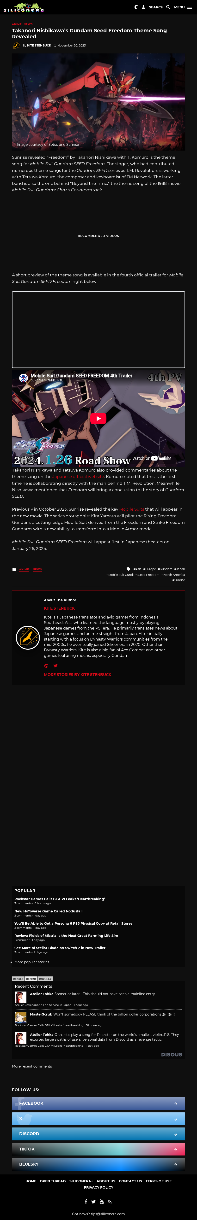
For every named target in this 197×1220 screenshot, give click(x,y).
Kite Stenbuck (39, 45)
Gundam (166, 569)
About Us (106, 1181)
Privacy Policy (98, 1187)
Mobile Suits (131, 509)
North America (174, 575)
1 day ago (92, 1045)
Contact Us (130, 1181)
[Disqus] (98, 745)
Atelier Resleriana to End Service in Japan (43, 1005)
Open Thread (53, 1181)
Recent (31, 979)
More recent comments (32, 1066)
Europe (150, 569)
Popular (45, 979)
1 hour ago (81, 1005)
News (28, 24)
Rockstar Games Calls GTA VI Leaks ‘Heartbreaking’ (59, 899)
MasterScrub (41, 1014)
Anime (17, 24)
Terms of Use (159, 1181)
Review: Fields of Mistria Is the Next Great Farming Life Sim (66, 936)
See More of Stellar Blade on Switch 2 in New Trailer (59, 948)
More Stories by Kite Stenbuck (77, 674)
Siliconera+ (81, 1181)
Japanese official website (78, 476)
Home (30, 1181)
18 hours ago (94, 1025)
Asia (138, 569)
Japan (180, 569)
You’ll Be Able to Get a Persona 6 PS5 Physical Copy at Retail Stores (73, 923)
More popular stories (31, 962)
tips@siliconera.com (108, 1214)
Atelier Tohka (42, 994)
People (18, 979)
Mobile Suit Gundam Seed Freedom (134, 575)
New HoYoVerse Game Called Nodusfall (48, 911)
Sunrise (179, 580)
